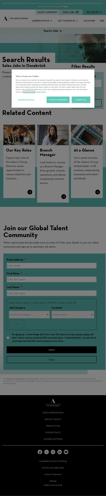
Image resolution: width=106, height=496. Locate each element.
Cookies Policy (29, 92)
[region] (53, 88)
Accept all (81, 99)
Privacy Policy (40, 92)
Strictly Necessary (58, 99)
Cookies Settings (26, 99)
